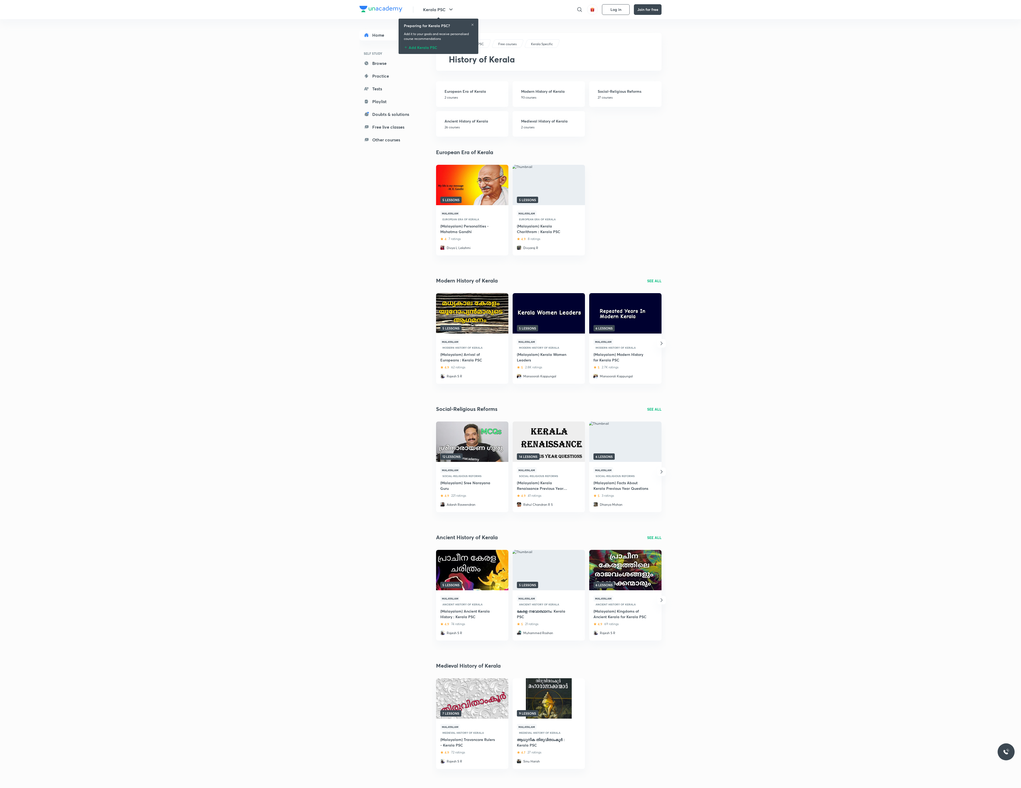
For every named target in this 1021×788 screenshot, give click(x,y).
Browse (379, 63)
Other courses (386, 139)
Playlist (379, 101)
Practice (380, 76)
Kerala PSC (434, 9)
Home (378, 35)
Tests (377, 88)
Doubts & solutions (390, 114)
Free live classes (388, 127)
